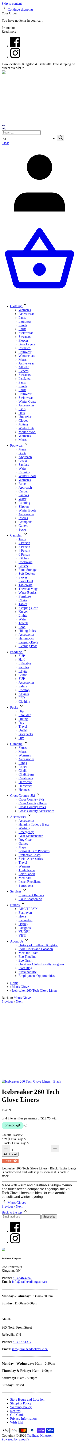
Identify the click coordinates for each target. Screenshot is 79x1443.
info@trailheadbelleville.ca (30, 1349)
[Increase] (55, 1148)
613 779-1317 (22, 1342)
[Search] (4, 128)
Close (5, 143)
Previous (7, 1001)
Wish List (16, 1422)
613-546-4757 (22, 1278)
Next (19, 1001)
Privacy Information (23, 1418)
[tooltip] (15, 1160)
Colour (6, 1135)
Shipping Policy (20, 1403)
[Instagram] (15, 57)
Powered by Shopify (15, 1439)
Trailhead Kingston (39, 1435)
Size (4, 1139)
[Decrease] (6, 1148)
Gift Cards (17, 1415)
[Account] (39, 220)
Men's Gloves (23, 998)
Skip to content (12, 3)
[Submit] (60, 138)
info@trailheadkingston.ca (29, 1281)
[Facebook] (15, 46)
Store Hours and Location (27, 1399)
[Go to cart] (39, 297)
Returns (15, 1411)
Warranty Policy (21, 1407)
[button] (10, 1161)
